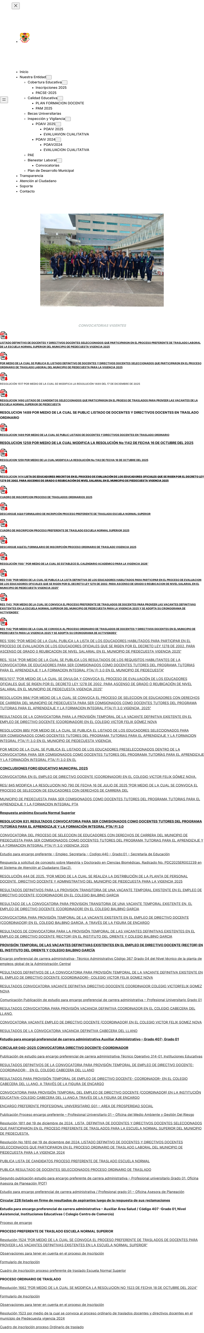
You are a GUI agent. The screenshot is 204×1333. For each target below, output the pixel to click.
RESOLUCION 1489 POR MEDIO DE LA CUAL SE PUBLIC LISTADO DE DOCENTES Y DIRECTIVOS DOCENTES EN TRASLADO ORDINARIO (84, 434)
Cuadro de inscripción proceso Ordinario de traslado (42, 1327)
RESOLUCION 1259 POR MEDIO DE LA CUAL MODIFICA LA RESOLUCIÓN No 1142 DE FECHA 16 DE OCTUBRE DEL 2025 (96, 443)
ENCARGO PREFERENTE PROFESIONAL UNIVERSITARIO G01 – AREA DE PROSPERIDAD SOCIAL (76, 1106)
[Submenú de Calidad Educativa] (60, 98)
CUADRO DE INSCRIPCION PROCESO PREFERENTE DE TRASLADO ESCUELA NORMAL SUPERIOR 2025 (64, 530)
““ (98, 608)
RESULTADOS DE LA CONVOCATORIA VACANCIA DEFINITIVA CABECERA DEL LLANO (68, 1031)
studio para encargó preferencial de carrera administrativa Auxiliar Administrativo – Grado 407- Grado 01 (90, 1039)
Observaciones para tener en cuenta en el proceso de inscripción (52, 1253)
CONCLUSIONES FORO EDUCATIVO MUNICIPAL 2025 (44, 768)
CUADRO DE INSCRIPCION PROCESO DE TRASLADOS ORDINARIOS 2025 (46, 497)
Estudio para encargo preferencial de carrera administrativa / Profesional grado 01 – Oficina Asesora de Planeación (92, 1192)
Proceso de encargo (16, 1223)
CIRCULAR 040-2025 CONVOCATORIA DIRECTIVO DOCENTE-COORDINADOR (64, 1048)
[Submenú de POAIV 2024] (58, 140)
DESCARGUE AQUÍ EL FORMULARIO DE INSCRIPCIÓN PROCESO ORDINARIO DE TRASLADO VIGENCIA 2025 (68, 547)
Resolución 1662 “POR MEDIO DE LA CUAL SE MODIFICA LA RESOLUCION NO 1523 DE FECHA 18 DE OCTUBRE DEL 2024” (98, 1288)
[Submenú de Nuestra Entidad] (49, 77)
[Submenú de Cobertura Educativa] (64, 82)
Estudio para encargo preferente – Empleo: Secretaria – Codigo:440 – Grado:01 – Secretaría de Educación (85, 854)
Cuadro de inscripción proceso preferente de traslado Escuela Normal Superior (63, 1271)
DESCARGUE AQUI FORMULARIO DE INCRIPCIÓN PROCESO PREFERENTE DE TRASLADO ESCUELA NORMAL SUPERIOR (75, 513)
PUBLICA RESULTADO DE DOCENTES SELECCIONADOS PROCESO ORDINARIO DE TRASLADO (75, 1170)
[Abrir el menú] (4, 100)
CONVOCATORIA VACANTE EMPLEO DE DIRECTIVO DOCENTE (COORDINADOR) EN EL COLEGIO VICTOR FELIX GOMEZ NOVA (101, 1022)
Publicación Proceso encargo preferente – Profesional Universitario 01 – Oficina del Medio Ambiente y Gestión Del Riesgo (97, 1115)
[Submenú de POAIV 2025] (58, 124)
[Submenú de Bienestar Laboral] (59, 160)
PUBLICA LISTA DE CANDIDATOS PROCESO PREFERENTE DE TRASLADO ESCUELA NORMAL (75, 1161)
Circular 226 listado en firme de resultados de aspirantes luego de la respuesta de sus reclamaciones (85, 1200)
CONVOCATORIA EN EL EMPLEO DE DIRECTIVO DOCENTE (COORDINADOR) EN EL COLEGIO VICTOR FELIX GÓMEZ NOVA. (98, 777)
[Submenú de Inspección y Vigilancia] (68, 119)
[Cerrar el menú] (16, 6)
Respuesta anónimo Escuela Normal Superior (37, 813)
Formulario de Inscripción (20, 1262)
